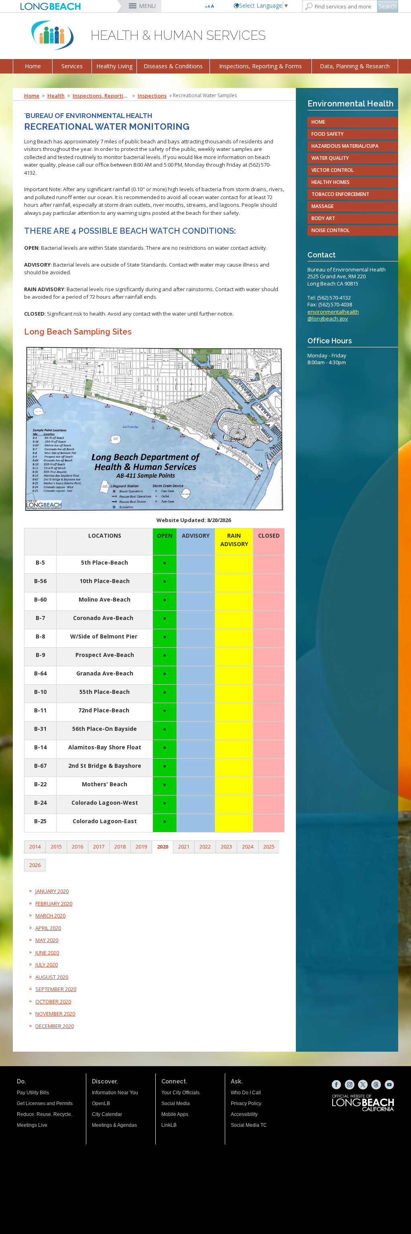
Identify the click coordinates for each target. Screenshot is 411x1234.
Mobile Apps (174, 1114)
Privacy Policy (246, 1103)
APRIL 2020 (48, 928)
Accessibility (244, 1114)
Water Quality (330, 158)
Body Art (323, 218)
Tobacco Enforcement (340, 194)
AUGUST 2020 (51, 977)
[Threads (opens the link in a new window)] (376, 1084)
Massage (322, 206)
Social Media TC (249, 1125)
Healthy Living (114, 66)
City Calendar (107, 1114)
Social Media (175, 1103)
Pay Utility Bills (33, 1092)
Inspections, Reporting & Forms (260, 66)
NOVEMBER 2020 (55, 1013)
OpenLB (101, 1103)
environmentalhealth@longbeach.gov (333, 315)
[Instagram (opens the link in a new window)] (349, 1084)
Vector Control (332, 170)
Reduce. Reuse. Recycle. (44, 1114)
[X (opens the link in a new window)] (363, 1084)
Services (72, 66)
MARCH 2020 (50, 915)
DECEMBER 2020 (54, 1026)
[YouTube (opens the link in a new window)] (389, 1084)
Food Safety (327, 134)
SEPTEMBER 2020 (55, 989)
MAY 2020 (46, 940)
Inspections (152, 95)
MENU (147, 6)
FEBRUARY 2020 (53, 903)
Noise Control (330, 230)
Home (33, 66)
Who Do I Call (246, 1092)
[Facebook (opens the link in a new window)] (336, 1084)
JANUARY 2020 (52, 891)
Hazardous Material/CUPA (344, 146)
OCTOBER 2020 (53, 1001)
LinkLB (169, 1125)
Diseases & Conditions (173, 66)
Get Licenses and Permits (45, 1103)
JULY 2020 (46, 964)
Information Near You (115, 1092)
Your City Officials (180, 1092)
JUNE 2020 (47, 952)
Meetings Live (32, 1125)
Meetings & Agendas (114, 1125)
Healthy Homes (330, 182)
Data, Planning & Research (355, 66)
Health (56, 95)
